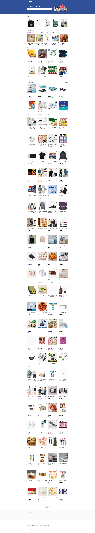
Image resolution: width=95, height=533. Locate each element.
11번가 (32, 32)
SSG (45, 32)
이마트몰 (35, 32)
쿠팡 (47, 32)
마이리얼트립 (64, 514)
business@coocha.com (52, 528)
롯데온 (38, 32)
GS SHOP (42, 32)
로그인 (61, 1)
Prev (27, 23)
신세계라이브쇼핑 (44, 517)
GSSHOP (43, 514)
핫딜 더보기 (47, 507)
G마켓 (50, 32)
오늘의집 (29, 32)
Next (67, 23)
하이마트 (48, 514)
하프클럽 (53, 32)
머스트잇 (38, 514)
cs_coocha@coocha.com (43, 528)
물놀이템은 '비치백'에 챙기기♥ (35, 6)
